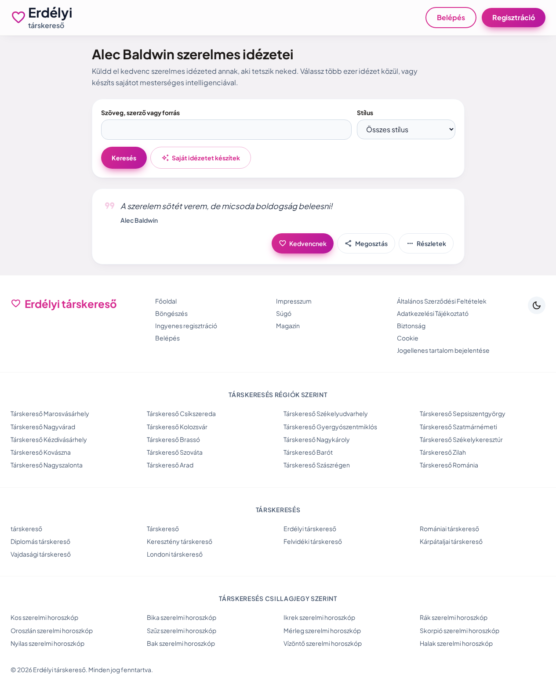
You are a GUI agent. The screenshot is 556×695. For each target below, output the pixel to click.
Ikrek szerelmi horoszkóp (319, 617)
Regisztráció (513, 17)
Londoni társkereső (175, 554)
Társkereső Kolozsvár (177, 427)
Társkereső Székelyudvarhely (325, 413)
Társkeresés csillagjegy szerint (278, 598)
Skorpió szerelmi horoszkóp (459, 630)
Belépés (451, 17)
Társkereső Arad (170, 465)
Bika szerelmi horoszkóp (181, 617)
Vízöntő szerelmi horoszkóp (322, 643)
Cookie (407, 338)
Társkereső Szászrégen (316, 465)
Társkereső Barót (308, 452)
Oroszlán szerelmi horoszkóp (52, 630)
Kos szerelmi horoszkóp (44, 617)
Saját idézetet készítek (200, 158)
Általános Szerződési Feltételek (442, 301)
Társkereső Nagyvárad (43, 427)
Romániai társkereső (449, 528)
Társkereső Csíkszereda (181, 413)
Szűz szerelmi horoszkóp (181, 630)
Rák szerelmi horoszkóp (453, 617)
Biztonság (411, 325)
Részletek (426, 243)
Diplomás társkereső (40, 541)
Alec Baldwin (139, 220)
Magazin (288, 325)
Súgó (283, 313)
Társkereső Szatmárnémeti (458, 427)
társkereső (26, 528)
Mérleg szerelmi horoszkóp (322, 630)
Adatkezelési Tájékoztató (433, 313)
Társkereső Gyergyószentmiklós (330, 427)
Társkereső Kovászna (41, 452)
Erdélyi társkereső (309, 528)
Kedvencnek (303, 243)
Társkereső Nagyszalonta (47, 465)
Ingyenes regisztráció (186, 325)
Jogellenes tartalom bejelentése (443, 350)
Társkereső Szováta (175, 452)
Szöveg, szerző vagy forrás (140, 112)
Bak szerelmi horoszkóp (181, 643)
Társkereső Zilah (443, 452)
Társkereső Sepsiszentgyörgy (462, 413)
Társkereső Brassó (173, 439)
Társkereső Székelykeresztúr (461, 439)
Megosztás (366, 243)
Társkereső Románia (449, 465)
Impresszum (294, 301)
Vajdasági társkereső (41, 554)
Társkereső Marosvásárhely (50, 413)
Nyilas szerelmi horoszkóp (47, 643)
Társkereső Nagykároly (316, 439)
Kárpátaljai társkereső (451, 541)
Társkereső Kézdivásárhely (49, 439)
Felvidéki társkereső (312, 541)
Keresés (124, 158)
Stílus (365, 112)
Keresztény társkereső (179, 541)
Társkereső (163, 528)
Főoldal (166, 301)
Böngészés (171, 313)
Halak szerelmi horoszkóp (456, 643)
